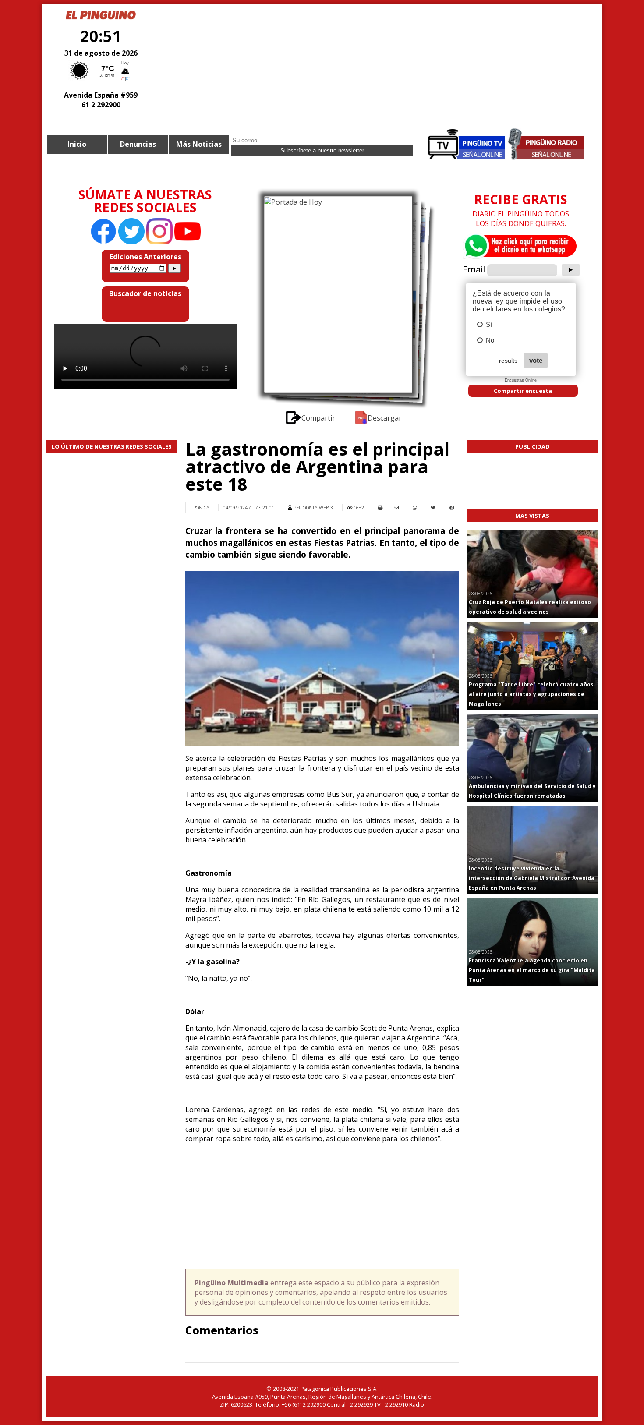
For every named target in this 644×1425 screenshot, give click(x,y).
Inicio (76, 144)
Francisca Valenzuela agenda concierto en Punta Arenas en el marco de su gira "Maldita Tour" (532, 970)
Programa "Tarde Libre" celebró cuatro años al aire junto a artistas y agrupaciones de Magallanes (531, 694)
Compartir (318, 418)
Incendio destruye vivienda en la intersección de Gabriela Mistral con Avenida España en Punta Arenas (531, 878)
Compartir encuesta (523, 391)
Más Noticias (199, 144)
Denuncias (138, 144)
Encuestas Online (521, 380)
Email (474, 269)
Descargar (385, 418)
